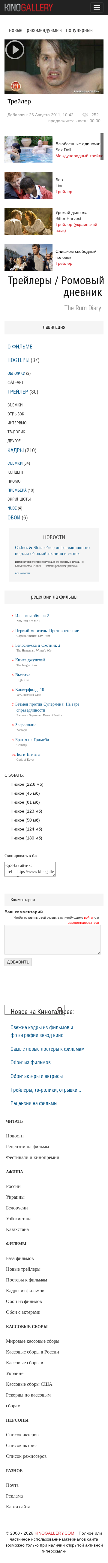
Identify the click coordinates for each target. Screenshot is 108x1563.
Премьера (17, 490)
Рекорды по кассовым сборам (28, 1400)
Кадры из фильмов (25, 1290)
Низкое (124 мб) (26, 829)
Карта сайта (18, 1506)
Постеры (18, 360)
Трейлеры (30, 280)
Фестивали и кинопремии (32, 1157)
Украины (15, 1197)
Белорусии (17, 1207)
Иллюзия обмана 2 (32, 616)
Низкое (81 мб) (25, 802)
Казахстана (17, 1229)
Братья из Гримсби (32, 740)
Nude (12, 508)
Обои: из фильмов (30, 1062)
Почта (12, 1485)
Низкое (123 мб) (26, 811)
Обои (14, 518)
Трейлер (18, 392)
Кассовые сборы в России (32, 1351)
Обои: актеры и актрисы (36, 1076)
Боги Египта (28, 754)
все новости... (23, 573)
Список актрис (21, 1445)
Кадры (16, 450)
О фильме (20, 347)
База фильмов (20, 1258)
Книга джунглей (30, 660)
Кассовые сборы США (29, 1384)
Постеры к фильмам (26, 1279)
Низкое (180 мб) (26, 838)
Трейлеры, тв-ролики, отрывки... (45, 1090)
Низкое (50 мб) (25, 820)
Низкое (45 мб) (25, 793)
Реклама (14, 1495)
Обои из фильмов (24, 1301)
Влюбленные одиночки (81, 149)
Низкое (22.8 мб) (27, 784)
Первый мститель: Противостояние (47, 630)
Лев (64, 185)
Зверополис (25, 725)
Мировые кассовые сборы (32, 1341)
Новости (15, 1135)
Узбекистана (19, 1218)
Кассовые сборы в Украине (24, 1368)
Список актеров (22, 1434)
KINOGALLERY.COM (54, 1533)
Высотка (22, 675)
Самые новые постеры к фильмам (47, 1049)
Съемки (15, 463)
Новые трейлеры (23, 1269)
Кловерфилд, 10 (29, 689)
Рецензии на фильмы (33, 1103)
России (13, 1186)
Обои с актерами (23, 1312)
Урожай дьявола (76, 221)
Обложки (16, 373)
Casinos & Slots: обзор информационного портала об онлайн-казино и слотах (52, 550)
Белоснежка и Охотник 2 (37, 645)
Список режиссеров (26, 1456)
